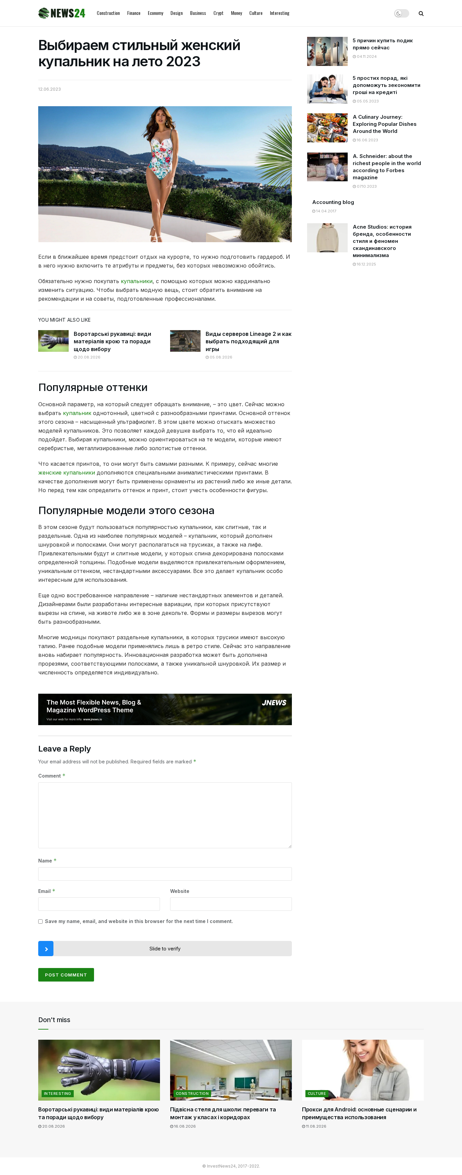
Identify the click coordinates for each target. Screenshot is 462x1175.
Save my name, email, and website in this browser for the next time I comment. (139, 921)
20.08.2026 (88, 357)
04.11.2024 (366, 56)
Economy (155, 12)
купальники (137, 281)
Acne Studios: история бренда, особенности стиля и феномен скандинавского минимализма (382, 241)
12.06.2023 (49, 89)
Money (236, 12)
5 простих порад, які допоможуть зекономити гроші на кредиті (386, 85)
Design (176, 12)
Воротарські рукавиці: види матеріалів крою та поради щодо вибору (112, 341)
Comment (52, 776)
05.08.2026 (220, 357)
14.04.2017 (325, 211)
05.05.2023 (367, 101)
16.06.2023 (367, 140)
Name (47, 860)
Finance (133, 12)
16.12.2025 (366, 264)
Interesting (280, 12)
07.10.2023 (366, 186)
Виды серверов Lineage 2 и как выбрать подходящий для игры (249, 341)
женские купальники (66, 472)
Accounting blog (333, 202)
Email (46, 891)
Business (198, 12)
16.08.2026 (184, 1126)
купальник (77, 413)
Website (179, 891)
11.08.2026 (315, 1126)
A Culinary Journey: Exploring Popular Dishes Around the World (385, 124)
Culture (255, 12)
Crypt (218, 12)
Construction (108, 12)
